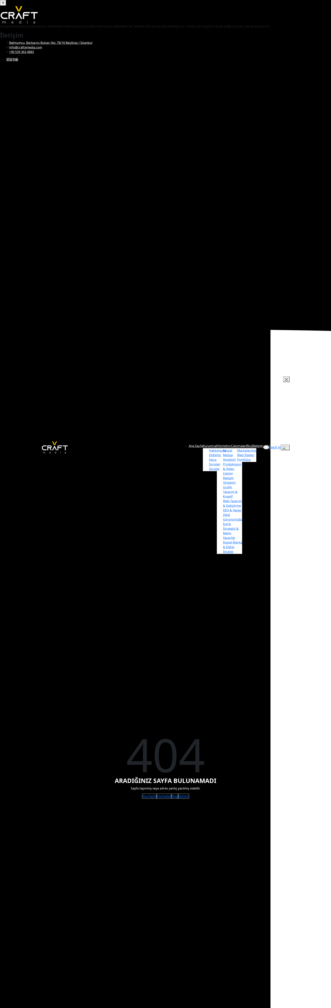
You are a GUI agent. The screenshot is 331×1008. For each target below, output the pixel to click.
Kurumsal (210, 446)
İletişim (258, 446)
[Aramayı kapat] (286, 379)
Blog (174, 796)
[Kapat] (3, 3)
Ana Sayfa (196, 446)
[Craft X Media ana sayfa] (54, 447)
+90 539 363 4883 (21, 52)
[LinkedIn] (10, 59)
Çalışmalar (238, 446)
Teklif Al (275, 447)
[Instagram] (7, 59)
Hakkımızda (217, 450)
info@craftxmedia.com (25, 47)
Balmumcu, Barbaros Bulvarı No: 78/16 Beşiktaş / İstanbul (50, 43)
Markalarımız (246, 450)
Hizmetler (224, 446)
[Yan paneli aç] (285, 447)
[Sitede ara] (266, 447)
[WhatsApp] (16, 59)
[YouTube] (13, 59)
